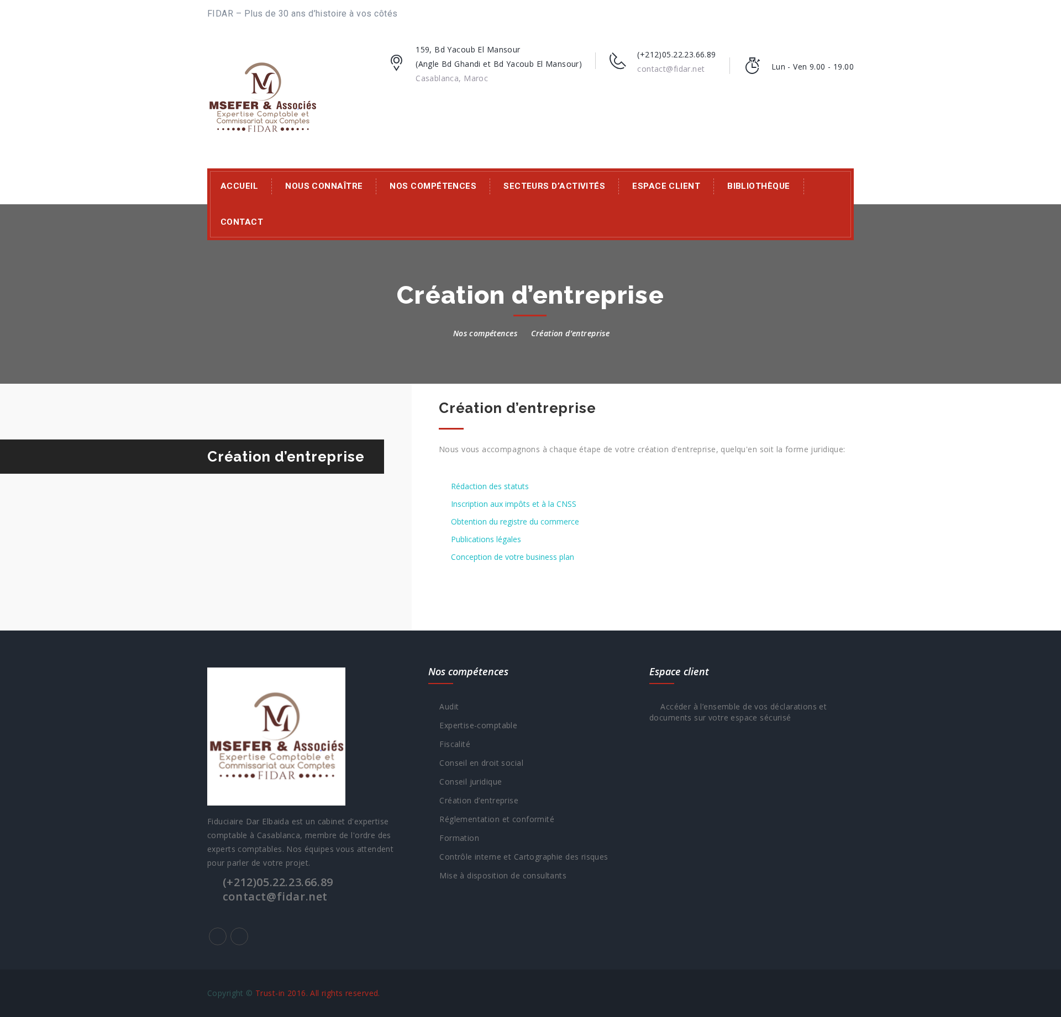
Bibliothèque (758, 186)
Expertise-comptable (475, 725)
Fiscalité (452, 744)
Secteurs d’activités (554, 186)
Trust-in (270, 993)
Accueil (239, 186)
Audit (446, 706)
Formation (456, 838)
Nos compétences (433, 186)
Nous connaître (324, 186)
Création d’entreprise (476, 800)
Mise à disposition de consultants (500, 875)
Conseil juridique (468, 781)
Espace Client (666, 186)
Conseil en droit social (478, 763)
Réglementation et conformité (494, 819)
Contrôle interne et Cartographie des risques (521, 856)
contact (241, 222)
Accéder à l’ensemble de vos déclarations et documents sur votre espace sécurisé (738, 712)
